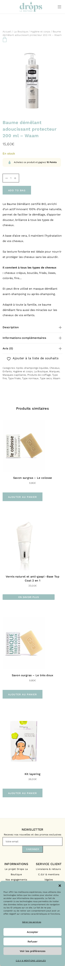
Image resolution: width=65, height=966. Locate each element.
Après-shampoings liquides (32, 368)
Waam (56, 378)
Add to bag (16, 190)
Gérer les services (31, 922)
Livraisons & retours (49, 869)
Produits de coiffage (39, 374)
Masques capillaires (14, 374)
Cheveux (54, 368)
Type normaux (30, 378)
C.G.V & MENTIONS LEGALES (31, 960)
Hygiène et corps (40, 31)
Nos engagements (16, 879)
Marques (54, 371)
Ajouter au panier (22, 497)
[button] (60, 885)
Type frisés (14, 378)
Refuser (32, 941)
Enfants (7, 371)
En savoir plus (28, 597)
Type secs (46, 378)
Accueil (7, 31)
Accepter (32, 932)
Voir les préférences (32, 951)
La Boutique (21, 31)
